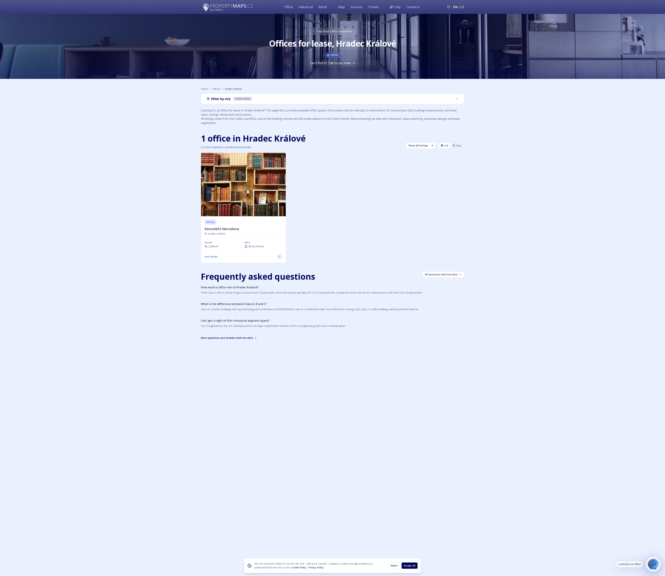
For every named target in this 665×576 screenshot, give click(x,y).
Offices (216, 88)
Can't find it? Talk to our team (330, 63)
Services (356, 7)
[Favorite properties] (448, 6)
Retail (322, 7)
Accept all (409, 565)
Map (341, 7)
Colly (397, 7)
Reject (394, 565)
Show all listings (418, 145)
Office (288, 7)
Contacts (413, 7)
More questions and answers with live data (227, 337)
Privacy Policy (315, 567)
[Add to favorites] (283, 156)
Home (204, 88)
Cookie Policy (298, 567)
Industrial (306, 7)
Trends (373, 7)
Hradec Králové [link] (216, 233)
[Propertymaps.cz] (229, 7)
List (446, 145)
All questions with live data (441, 274)
